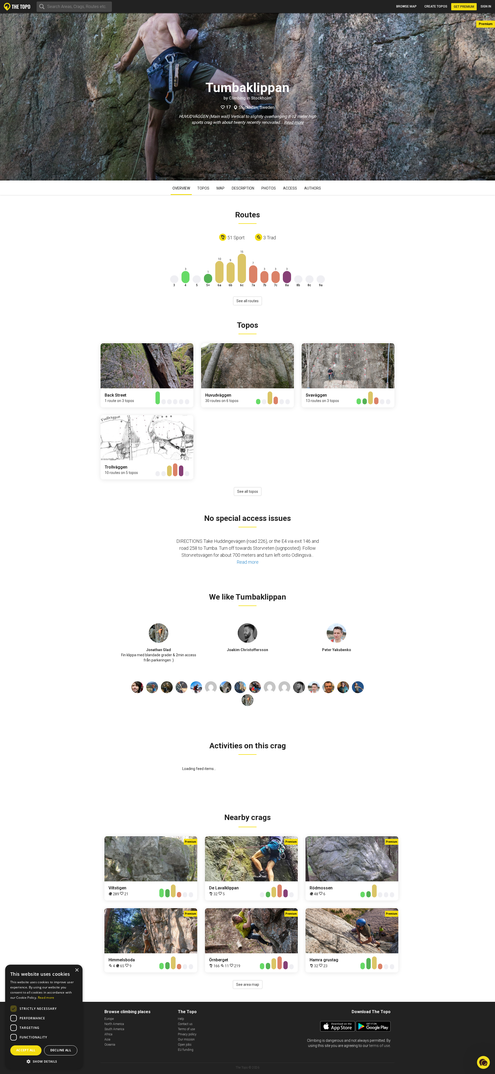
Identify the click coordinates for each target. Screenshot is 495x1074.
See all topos (247, 491)
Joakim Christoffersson (247, 650)
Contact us (185, 1024)
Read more (293, 122)
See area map (247, 984)
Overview (181, 188)
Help (181, 1019)
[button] (43, 1061)
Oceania (109, 1044)
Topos (203, 188)
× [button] (77, 970)
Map (221, 188)
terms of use (379, 1046)
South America (114, 1029)
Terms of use (186, 1029)
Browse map (406, 6)
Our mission (186, 1039)
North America (114, 1024)
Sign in (486, 6)
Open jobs (185, 1044)
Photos (268, 188)
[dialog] (43, 1017)
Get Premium (464, 7)
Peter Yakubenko (336, 650)
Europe (109, 1019)
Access (290, 188)
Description (243, 188)
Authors (312, 188)
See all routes (247, 301)
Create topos (435, 6)
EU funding (185, 1050)
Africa (108, 1034)
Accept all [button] (26, 1050)
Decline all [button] (60, 1050)
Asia (107, 1039)
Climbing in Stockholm (250, 98)
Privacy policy (187, 1034)
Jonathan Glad (158, 650)
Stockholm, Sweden (256, 107)
